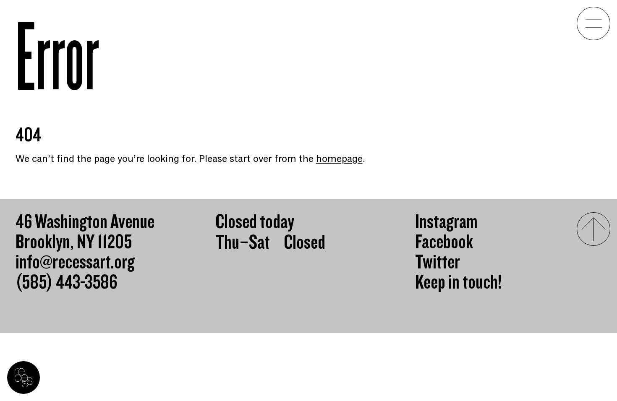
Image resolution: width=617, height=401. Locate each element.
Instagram (446, 222)
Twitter (437, 263)
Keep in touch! (458, 283)
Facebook (444, 242)
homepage (339, 159)
